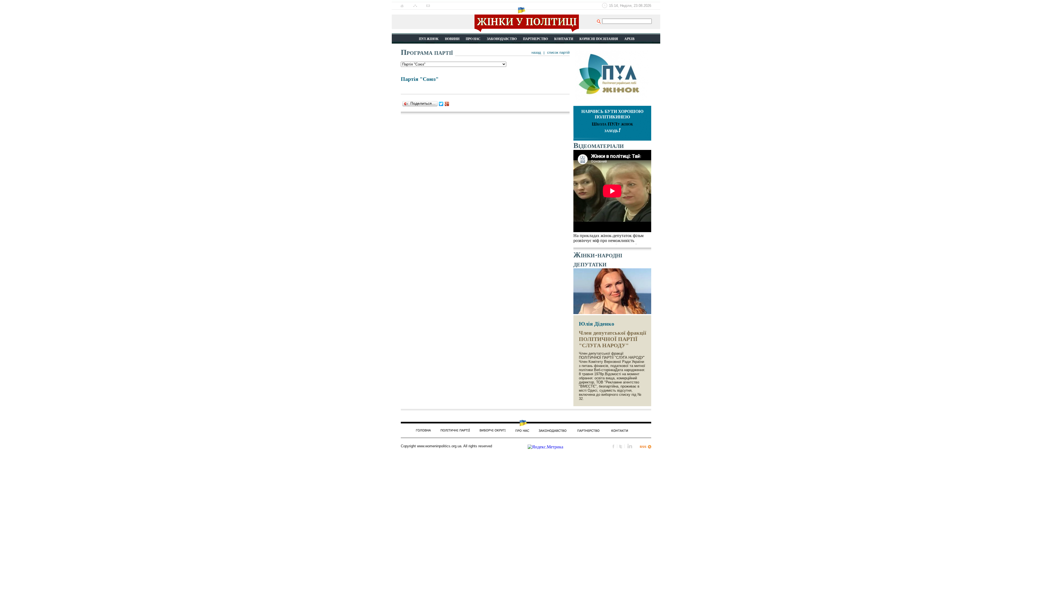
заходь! (612, 130)
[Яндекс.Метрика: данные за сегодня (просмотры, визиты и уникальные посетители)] (545, 447)
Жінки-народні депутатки (597, 259)
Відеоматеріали (598, 145)
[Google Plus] (447, 103)
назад (536, 52)
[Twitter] (441, 103)
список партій (558, 52)
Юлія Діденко (596, 324)
